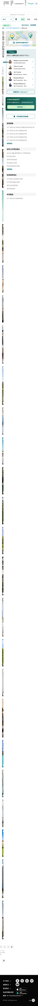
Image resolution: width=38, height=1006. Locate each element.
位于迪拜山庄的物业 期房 (15, 179)
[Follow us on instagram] (32, 981)
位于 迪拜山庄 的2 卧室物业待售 (17, 134)
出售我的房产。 (12, 4)
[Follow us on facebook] (17, 981)
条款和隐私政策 (8, 992)
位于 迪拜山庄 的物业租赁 (15, 198)
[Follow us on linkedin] (27, 981)
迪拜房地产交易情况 (25, 4)
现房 (28, 19)
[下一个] (12, 947)
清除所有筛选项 (25, 25)
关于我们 (6, 981)
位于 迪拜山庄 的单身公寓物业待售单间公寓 (20, 127)
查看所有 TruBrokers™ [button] (20, 92)
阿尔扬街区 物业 (12, 163)
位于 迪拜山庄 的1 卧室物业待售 (17, 130)
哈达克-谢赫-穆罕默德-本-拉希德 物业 (18, 153)
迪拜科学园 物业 (12, 159)
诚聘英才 (6, 984)
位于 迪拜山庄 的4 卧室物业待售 (17, 140)
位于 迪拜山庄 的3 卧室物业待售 (17, 137)
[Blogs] (30, 4)
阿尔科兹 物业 (11, 156)
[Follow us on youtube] (17, 984)
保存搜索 (33, 25)
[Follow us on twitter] (22, 981)
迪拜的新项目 (11, 188)
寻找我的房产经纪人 (6, 4)
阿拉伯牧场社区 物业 (13, 166)
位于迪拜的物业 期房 (13, 182)
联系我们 (6, 988)
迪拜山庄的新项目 (12, 185)
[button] (7, 19)
